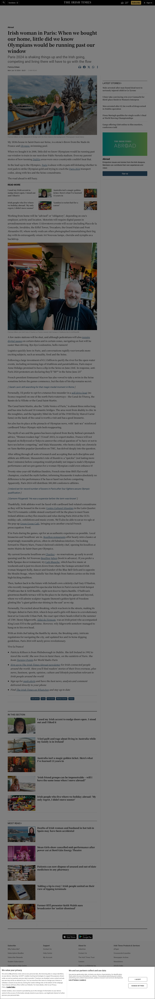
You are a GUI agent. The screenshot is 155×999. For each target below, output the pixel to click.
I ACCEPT (138, 979)
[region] (77, 983)
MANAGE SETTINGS (138, 986)
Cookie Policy (10, 987)
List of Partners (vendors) (77, 980)
